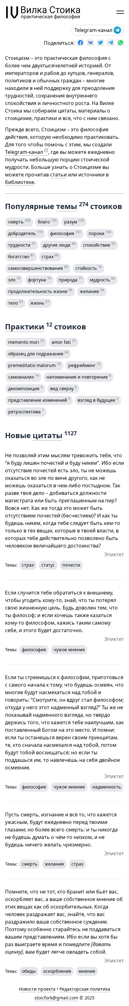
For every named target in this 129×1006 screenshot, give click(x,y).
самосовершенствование (38, 268)
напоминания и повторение (78, 376)
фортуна (39, 279)
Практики (24, 326)
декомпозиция (25, 388)
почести (71, 565)
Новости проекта (37, 989)
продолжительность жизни (40, 291)
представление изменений (39, 399)
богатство (21, 256)
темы (66, 206)
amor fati (64, 341)
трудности (21, 244)
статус (48, 565)
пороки (100, 233)
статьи (58, 174)
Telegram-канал (93, 30)
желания (92, 291)
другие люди (59, 244)
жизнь (39, 302)
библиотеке (19, 182)
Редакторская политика (84, 989)
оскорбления (57, 971)
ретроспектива (26, 411)
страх (50, 256)
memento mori (26, 341)
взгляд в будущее (98, 399)
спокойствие (99, 244)
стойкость (88, 268)
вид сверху (63, 388)
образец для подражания (38, 353)
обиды (29, 971)
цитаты (47, 435)
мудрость (102, 279)
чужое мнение (69, 649)
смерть (19, 221)
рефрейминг (84, 365)
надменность (106, 787)
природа (70, 279)
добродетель (25, 233)
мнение (87, 971)
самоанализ (23, 376)
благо (47, 221)
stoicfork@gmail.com (56, 998)
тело (15, 302)
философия (65, 233)
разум (74, 221)
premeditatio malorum (34, 365)
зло (14, 279)
